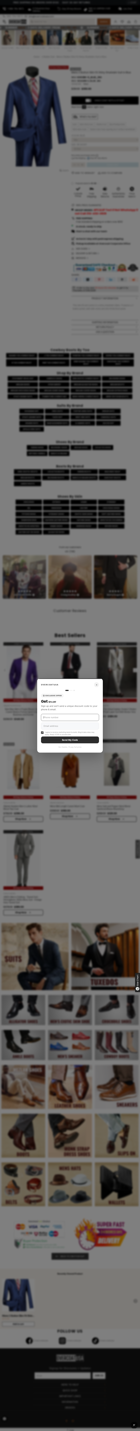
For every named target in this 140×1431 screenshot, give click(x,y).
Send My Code (70, 740)
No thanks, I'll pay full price (70, 747)
